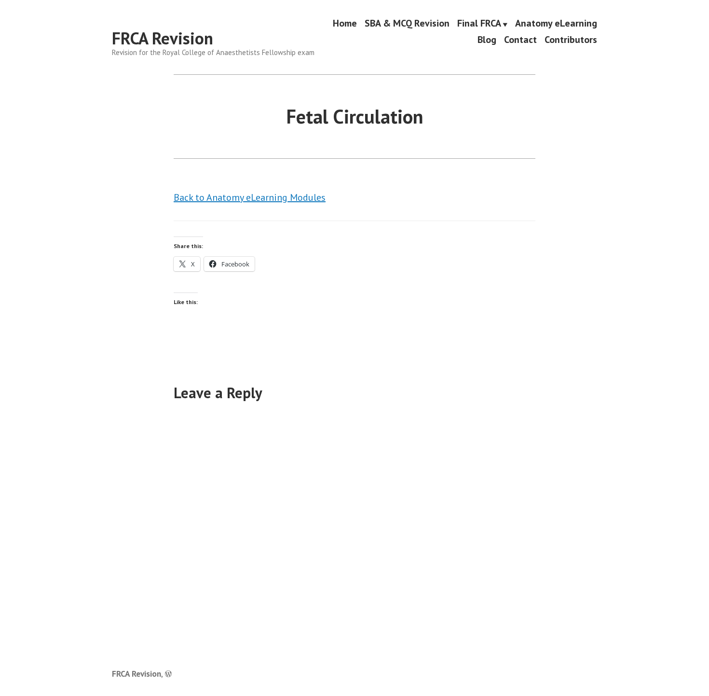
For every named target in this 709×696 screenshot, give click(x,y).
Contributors (571, 39)
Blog (486, 39)
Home (345, 23)
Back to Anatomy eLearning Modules (250, 197)
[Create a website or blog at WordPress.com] (168, 673)
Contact (520, 39)
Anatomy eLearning (556, 23)
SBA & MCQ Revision (407, 23)
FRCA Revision (162, 38)
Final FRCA (479, 23)
